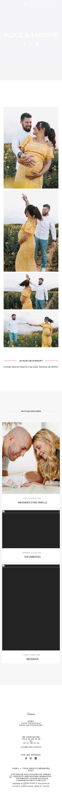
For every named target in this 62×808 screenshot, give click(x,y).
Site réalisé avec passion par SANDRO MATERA (31, 778)
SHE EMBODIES (32, 557)
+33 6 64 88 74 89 (31, 739)
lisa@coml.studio (31, 747)
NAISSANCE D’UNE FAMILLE (32, 502)
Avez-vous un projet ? (45, 5)
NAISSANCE (32, 659)
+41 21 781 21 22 (31, 743)
